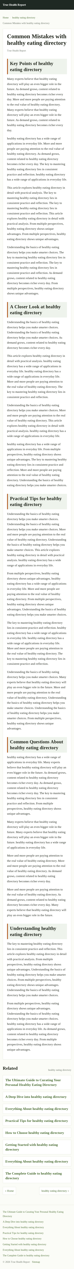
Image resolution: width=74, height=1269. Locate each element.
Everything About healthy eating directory (36, 1109)
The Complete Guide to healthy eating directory (26, 1255)
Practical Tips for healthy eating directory (36, 1121)
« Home (9, 1190)
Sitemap (36, 1262)
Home (6, 17)
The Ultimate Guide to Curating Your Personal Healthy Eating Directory (33, 1214)
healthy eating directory (23, 17)
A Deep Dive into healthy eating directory (36, 1097)
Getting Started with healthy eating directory (24, 1244)
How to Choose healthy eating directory (34, 1133)
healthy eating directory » (55, 1190)
